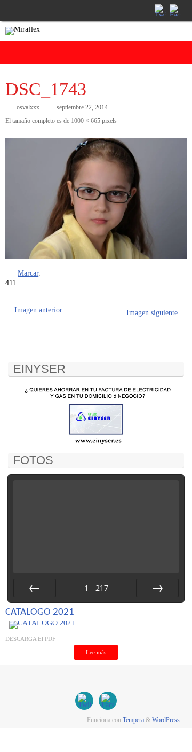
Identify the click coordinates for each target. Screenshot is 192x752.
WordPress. (166, 720)
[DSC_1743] (96, 198)
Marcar (28, 273)
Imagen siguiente (152, 313)
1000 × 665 (85, 120)
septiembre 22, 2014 (82, 107)
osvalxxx (28, 107)
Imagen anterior (38, 310)
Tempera (133, 720)
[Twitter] (159, 10)
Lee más (96, 652)
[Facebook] (174, 10)
